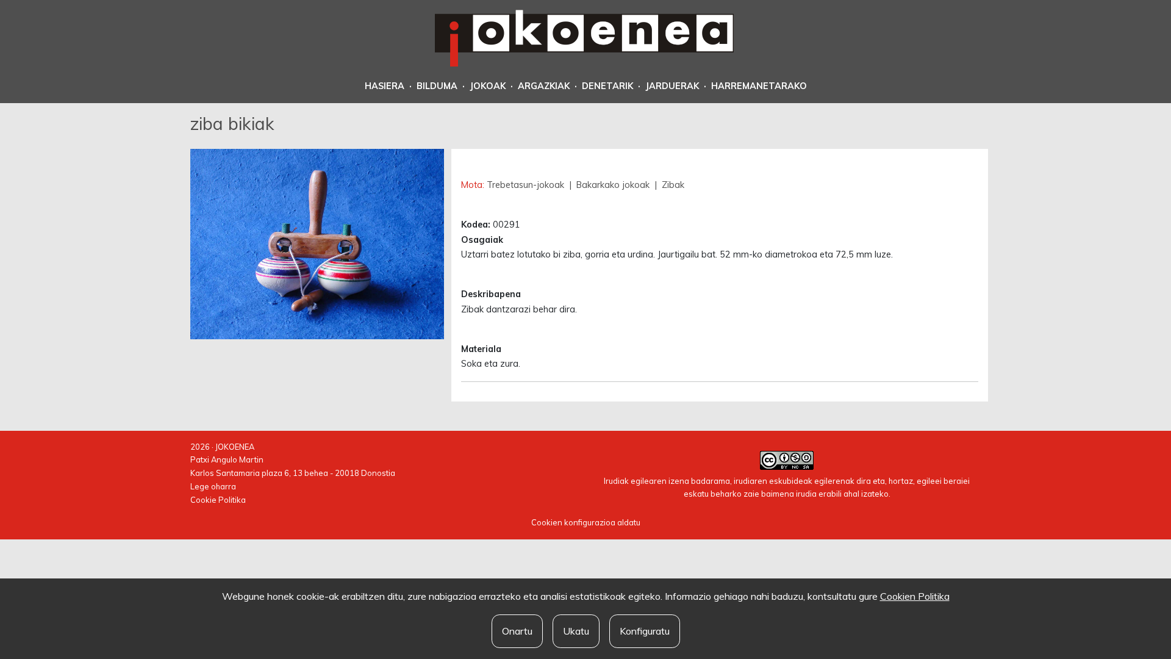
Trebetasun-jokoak (527, 184)
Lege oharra (213, 486)
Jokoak (488, 86)
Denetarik (607, 86)
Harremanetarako (759, 86)
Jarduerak (672, 86)
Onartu (517, 631)
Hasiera (384, 86)
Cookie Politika (218, 500)
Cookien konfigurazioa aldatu (585, 522)
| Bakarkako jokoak (609, 184)
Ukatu (576, 631)
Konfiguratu (645, 631)
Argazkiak (544, 86)
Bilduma (437, 86)
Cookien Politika (915, 596)
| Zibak (668, 184)
